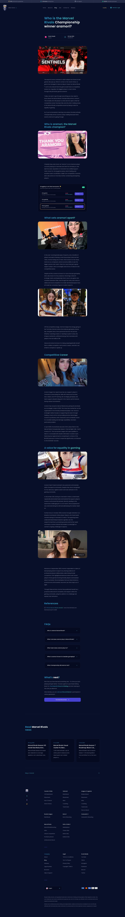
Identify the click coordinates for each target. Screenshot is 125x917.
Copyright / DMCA (67, 866)
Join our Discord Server (64, 692)
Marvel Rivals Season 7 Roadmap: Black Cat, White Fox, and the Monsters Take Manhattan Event (87, 746)
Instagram (84, 863)
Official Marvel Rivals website (54, 608)
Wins (64, 800)
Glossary (73, 7)
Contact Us (66, 7)
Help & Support (48, 873)
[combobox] (53, 888)
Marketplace (66, 827)
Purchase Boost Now (61, 699)
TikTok (83, 860)
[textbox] (53, 888)
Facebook (84, 866)
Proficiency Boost (49, 837)
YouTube (83, 857)
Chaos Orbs (66, 830)
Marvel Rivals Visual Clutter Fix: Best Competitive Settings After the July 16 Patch (61, 746)
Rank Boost (66, 794)
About (46, 857)
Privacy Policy (66, 863)
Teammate (66, 807)
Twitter (83, 873)
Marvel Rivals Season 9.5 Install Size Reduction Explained (37, 746)
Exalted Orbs (66, 837)
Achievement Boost (49, 840)
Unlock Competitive (49, 833)
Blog (55, 7)
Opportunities (48, 866)
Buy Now (79, 193)
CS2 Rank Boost (48, 794)
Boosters (46, 869)
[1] (44, 86)
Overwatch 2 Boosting (87, 817)
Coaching (65, 803)
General (31, 773)
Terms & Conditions (68, 857)
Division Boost (85, 794)
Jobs (60, 7)
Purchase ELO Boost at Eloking (59, 686)
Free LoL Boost (85, 810)
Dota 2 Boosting (67, 817)
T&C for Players (67, 860)
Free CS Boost (48, 800)
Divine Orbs (66, 833)
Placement (47, 797)
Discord (83, 869)
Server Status (48, 803)
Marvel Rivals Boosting (50, 827)
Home (44, 7)
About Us (50, 7)
